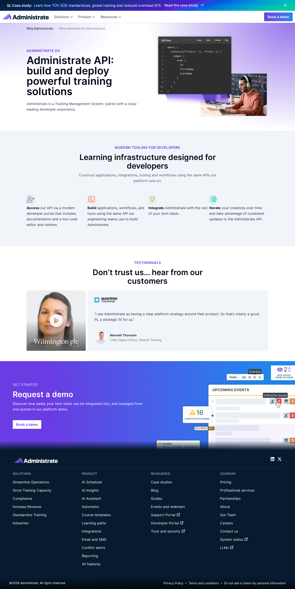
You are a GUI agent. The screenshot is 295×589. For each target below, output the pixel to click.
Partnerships (230, 498)
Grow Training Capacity (32, 490)
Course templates (96, 515)
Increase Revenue (27, 506)
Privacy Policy (173, 583)
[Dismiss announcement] (285, 5)
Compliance (22, 498)
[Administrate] (25, 16)
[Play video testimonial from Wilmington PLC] (56, 320)
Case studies (161, 482)
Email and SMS (94, 539)
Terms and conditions (204, 583)
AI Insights (90, 490)
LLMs (225, 547)
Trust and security (166, 531)
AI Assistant (91, 498)
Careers (226, 523)
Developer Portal (165, 523)
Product (84, 17)
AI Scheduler (92, 482)
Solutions (61, 17)
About (225, 506)
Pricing (225, 482)
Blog (154, 490)
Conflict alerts (93, 547)
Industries (21, 523)
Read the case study (181, 5)
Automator (90, 506)
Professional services (237, 490)
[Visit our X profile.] (279, 459)
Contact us (229, 531)
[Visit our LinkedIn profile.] (272, 459)
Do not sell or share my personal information (255, 583)
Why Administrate (40, 28)
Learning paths (94, 523)
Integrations (91, 531)
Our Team (228, 515)
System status (232, 539)
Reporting (90, 556)
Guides (156, 498)
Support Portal (163, 515)
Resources (109, 17)
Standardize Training (29, 515)
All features (91, 564)
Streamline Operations (31, 482)
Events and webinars (168, 506)
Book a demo (278, 17)
